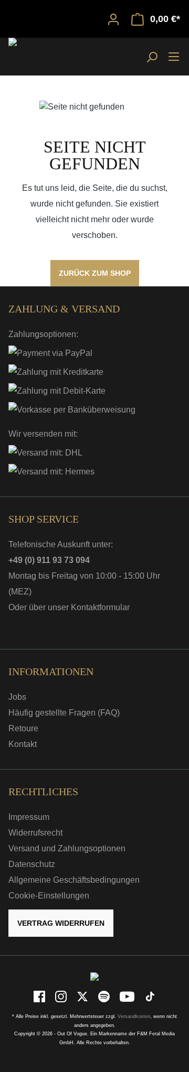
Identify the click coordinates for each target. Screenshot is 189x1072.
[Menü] (174, 56)
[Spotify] (104, 996)
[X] (83, 996)
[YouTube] (128, 996)
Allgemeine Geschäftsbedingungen (74, 879)
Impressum (28, 817)
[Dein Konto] (113, 18)
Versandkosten (134, 1016)
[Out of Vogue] (94, 976)
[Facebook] (40, 996)
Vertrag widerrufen (60, 923)
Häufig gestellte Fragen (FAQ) (64, 712)
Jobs (17, 696)
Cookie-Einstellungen (48, 895)
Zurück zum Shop (95, 273)
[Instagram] (61, 996)
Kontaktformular (100, 607)
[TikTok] (150, 996)
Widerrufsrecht (35, 832)
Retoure (23, 728)
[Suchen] (152, 56)
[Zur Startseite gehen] (34, 56)
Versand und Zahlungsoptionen (66, 848)
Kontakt (22, 744)
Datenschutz (31, 864)
